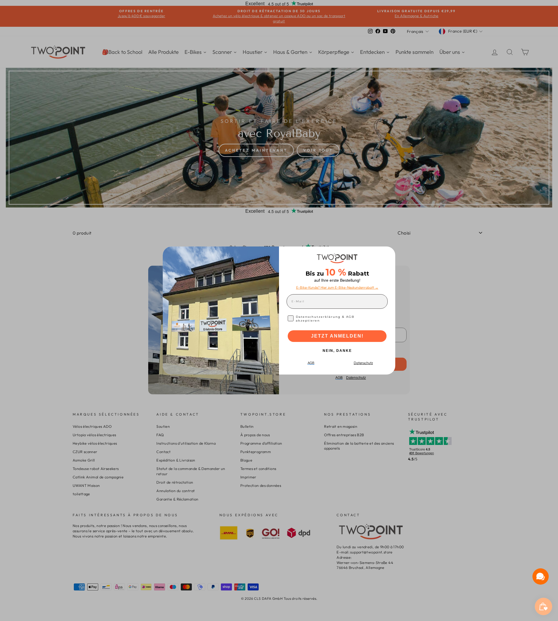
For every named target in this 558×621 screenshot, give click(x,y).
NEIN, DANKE (337, 351)
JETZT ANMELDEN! (337, 335)
